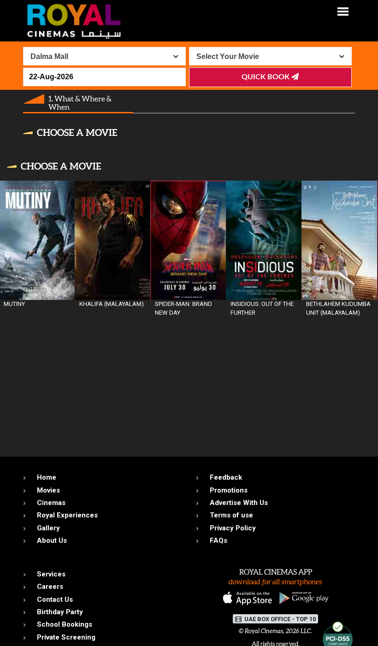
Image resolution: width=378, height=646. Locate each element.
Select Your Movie (227, 56)
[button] (342, 10)
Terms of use (231, 515)
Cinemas (51, 503)
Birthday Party (60, 612)
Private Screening (66, 637)
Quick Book (266, 77)
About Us (52, 540)
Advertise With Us (239, 503)
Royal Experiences (67, 515)
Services (51, 574)
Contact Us (55, 599)
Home (46, 477)
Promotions (229, 490)
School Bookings (64, 624)
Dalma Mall (49, 56)
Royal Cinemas (264, 631)
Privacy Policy (233, 528)
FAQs (218, 540)
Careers (50, 586)
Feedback (226, 477)
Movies (48, 490)
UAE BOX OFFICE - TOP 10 (279, 619)
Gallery (48, 528)
